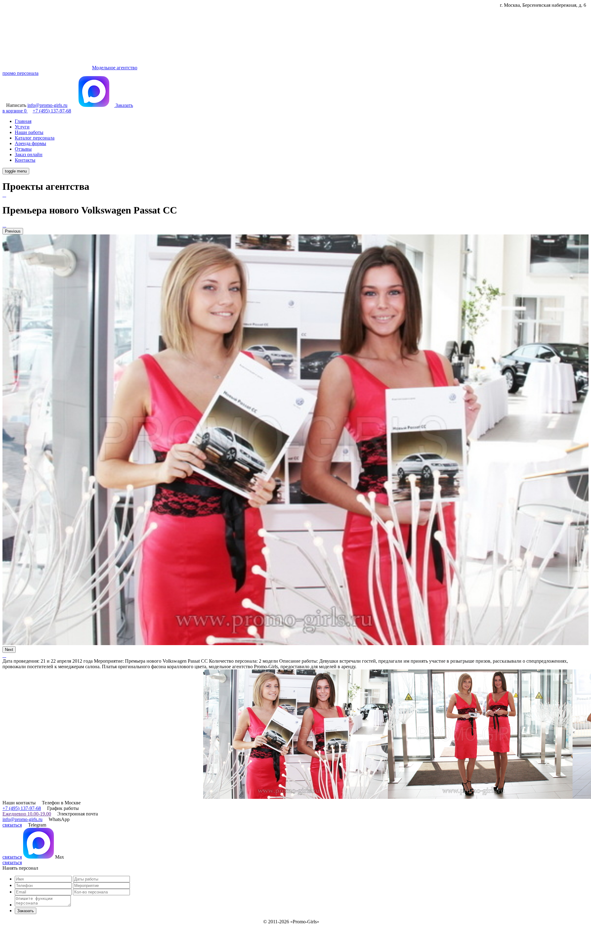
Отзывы (23, 149)
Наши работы (29, 132)
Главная (23, 121)
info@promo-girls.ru (22, 819)
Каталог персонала (34, 137)
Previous (13, 231)
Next (9, 649)
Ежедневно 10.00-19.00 (26, 813)
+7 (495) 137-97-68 (21, 808)
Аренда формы (30, 143)
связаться (12, 824)
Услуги (22, 126)
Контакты (25, 160)
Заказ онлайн (28, 154)
